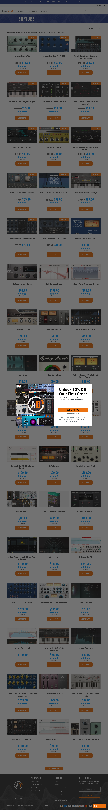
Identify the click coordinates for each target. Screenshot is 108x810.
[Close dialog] (89, 386)
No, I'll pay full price (73, 413)
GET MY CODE (73, 410)
